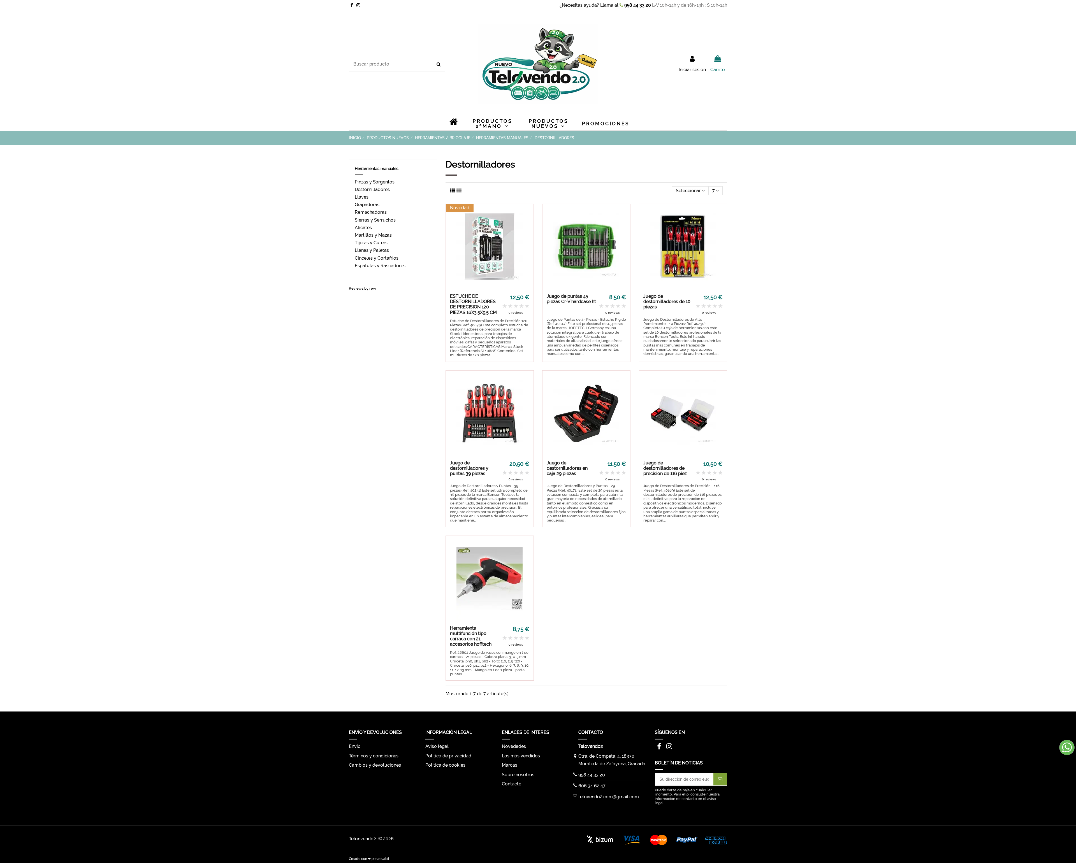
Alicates (363, 227)
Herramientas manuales (376, 168)
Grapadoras (367, 204)
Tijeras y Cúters (371, 242)
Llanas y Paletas (372, 250)
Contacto (511, 784)
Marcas (509, 765)
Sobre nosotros (518, 774)
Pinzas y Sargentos (375, 182)
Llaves (361, 197)
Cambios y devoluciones (375, 765)
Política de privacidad (448, 756)
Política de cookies (445, 765)
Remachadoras (371, 212)
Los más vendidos (521, 756)
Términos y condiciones (373, 756)
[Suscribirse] (720, 779)
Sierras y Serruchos (375, 220)
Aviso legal (437, 746)
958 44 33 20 (637, 5)
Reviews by (362, 288)
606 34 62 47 (592, 785)
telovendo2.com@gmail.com (608, 796)
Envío (355, 746)
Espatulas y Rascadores (380, 265)
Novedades (514, 746)
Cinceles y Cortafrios (376, 258)
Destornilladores (372, 189)
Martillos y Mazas (373, 235)
